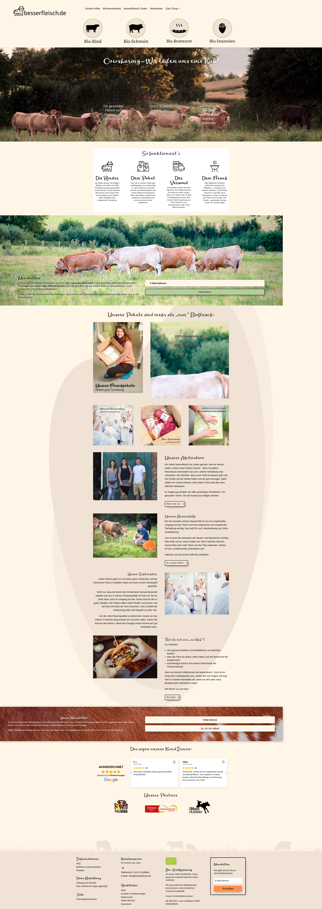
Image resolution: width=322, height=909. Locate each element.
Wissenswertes (112, 9)
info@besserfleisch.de (140, 876)
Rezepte (80, 870)
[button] (227, 773)
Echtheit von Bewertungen (133, 894)
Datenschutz (127, 897)
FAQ (78, 863)
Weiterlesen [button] (188, 783)
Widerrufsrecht (128, 900)
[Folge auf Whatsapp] (123, 868)
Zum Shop (172, 9)
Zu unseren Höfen (175, 563)
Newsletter (156, 9)
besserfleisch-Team (135, 9)
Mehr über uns (173, 504)
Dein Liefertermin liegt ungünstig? (92, 886)
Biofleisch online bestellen (88, 867)
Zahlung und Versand (86, 883)
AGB (123, 890)
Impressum (126, 904)
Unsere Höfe (92, 9)
